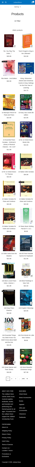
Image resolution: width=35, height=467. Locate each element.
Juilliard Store (17, 462)
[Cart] (32, 2)
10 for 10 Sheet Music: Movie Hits (26, 141)
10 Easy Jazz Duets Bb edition (26, 114)
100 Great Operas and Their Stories (9, 368)
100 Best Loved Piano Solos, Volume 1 (9, 282)
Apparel (21, 404)
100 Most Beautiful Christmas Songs (26, 368)
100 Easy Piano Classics (9, 309)
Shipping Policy (7, 431)
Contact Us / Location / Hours (7, 449)
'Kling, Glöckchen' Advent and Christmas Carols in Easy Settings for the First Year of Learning (26, 83)
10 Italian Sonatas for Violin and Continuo (9, 227)
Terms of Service (7, 444)
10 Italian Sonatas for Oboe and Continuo (26, 200)
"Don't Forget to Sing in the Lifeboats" (26, 52)
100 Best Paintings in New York (26, 282)
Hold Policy (5, 441)
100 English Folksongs (26, 308)
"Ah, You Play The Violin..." (9, 52)
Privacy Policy (6, 437)
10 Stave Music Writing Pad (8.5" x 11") (26, 227)
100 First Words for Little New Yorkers (26, 336)
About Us (5, 427)
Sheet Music (23, 394)
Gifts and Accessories (23, 409)
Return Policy (6, 434)
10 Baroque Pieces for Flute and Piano (9, 114)
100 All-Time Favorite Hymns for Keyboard (26, 255)
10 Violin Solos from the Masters (9, 255)
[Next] (27, 379)
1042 (23, 378)
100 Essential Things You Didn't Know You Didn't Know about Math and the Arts (9, 338)
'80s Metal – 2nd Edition (9, 78)
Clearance (22, 414)
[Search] (6, 2)
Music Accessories (25, 397)
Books (21, 401)
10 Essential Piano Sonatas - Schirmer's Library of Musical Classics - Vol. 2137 (9, 143)
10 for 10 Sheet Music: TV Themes (9, 173)
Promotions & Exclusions (6, 455)
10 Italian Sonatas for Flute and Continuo (9, 200)
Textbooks (22, 417)
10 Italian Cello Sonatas (26, 172)
